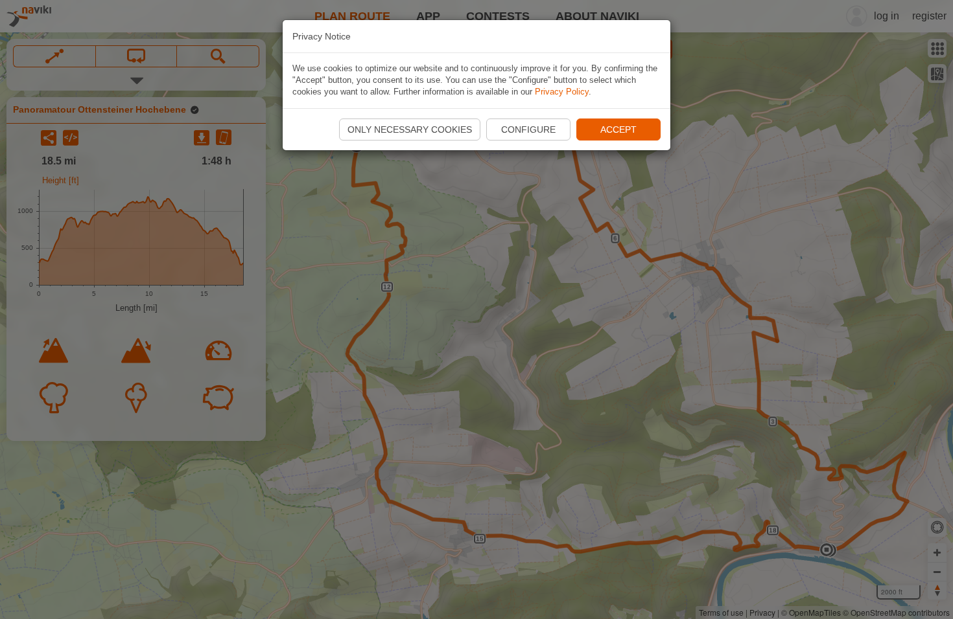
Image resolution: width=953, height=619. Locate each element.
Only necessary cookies (409, 129)
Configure (528, 129)
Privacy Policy (562, 91)
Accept (618, 129)
